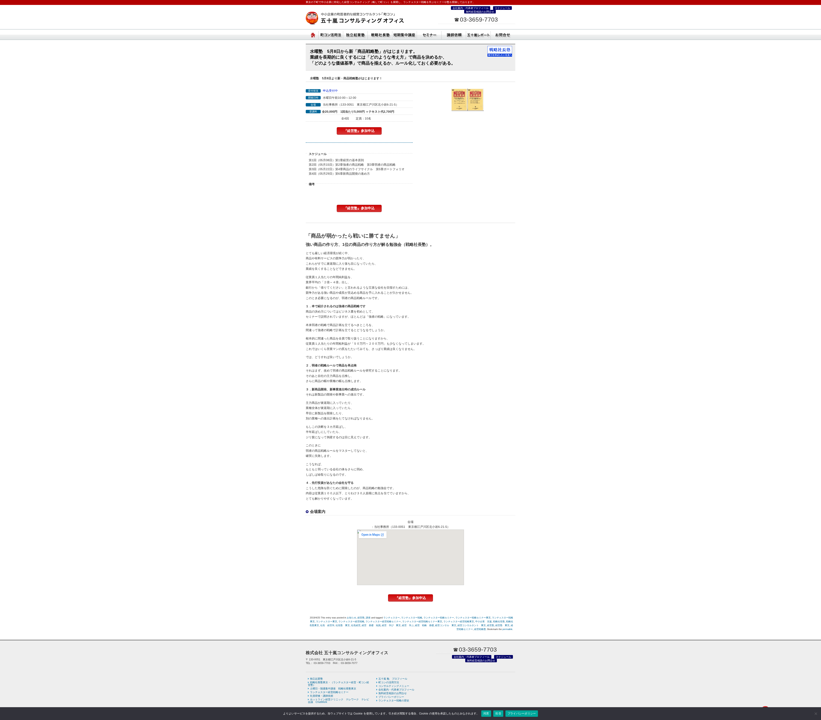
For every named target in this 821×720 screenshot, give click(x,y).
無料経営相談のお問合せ (480, 11)
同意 (486, 713)
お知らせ (351, 617)
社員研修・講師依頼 (454, 34)
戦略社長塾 (499, 621)
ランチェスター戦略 (411, 617)
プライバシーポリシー (391, 696)
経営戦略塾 (480, 629)
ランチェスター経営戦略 (351, 621)
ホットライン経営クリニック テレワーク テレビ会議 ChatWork (338, 701)
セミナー (429, 34)
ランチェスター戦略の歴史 (393, 700)
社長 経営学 (327, 625)
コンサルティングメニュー (393, 686)
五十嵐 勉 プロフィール (392, 678)
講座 (368, 617)
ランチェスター (391, 617)
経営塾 (361, 617)
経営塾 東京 (502, 625)
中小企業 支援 (483, 621)
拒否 (498, 713)
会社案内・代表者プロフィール (471, 8)
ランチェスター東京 (326, 621)
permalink (507, 629)
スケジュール (502, 8)
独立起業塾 (355, 34)
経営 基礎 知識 (371, 625)
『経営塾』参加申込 (359, 131)
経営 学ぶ (408, 625)
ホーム (313, 34)
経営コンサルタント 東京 (472, 625)
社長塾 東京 (343, 625)
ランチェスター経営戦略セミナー (383, 621)
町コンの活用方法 (388, 682)
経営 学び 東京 (391, 625)
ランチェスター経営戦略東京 (458, 621)
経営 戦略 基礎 (424, 625)
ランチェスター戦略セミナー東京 (473, 617)
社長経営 (355, 625)
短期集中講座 (404, 34)
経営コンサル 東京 (445, 625)
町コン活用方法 (331, 34)
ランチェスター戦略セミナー (439, 617)
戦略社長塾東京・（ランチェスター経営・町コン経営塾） (380, 34)
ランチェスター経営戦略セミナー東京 (422, 621)
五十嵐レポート (478, 34)
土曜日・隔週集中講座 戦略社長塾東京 (333, 688)
